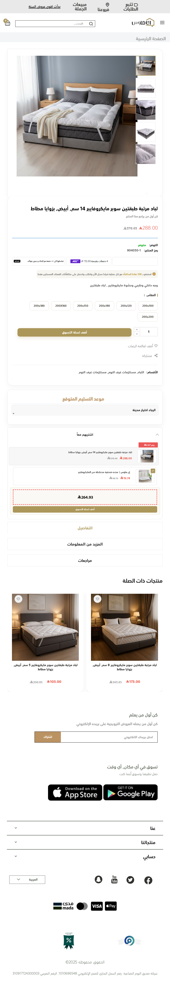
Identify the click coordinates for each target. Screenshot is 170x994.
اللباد (141, 372)
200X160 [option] (61, 306)
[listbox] (85, 312)
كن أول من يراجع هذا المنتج (142, 216)
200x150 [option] (82, 306)
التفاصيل (85, 528)
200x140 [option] (104, 306)
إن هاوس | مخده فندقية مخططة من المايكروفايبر (104, 472)
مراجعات (85, 560)
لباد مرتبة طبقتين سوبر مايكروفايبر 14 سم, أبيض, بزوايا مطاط (100, 452)
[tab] (85, 528)
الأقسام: (152, 372)
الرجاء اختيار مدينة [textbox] (144, 410)
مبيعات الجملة (80, 6)
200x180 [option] (39, 306)
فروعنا (103, 8)
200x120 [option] (126, 306)
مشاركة (147, 355)
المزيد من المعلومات (85, 544)
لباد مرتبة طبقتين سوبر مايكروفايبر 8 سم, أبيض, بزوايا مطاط (125, 667)
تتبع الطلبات (131, 6)
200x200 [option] (148, 317)
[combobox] (50, 24)
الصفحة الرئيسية (151, 38)
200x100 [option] (148, 306)
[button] (146, 66)
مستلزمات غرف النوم (122, 372)
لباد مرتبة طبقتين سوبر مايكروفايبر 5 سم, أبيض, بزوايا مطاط (45, 667)
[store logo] (135, 22)
